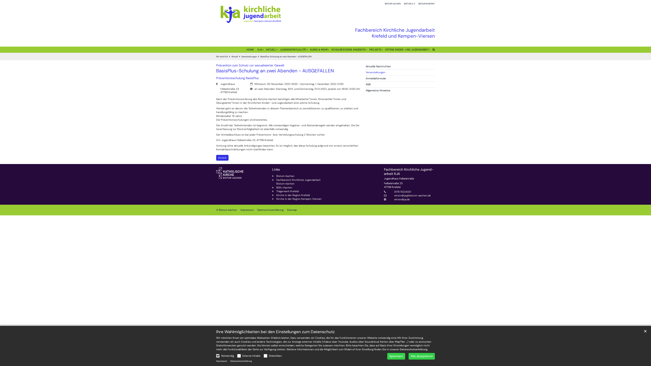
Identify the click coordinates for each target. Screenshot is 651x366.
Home (250, 49)
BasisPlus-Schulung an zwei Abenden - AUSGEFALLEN (285, 56)
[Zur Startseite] (250, 14)
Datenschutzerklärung (414, 349)
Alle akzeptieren (422, 356)
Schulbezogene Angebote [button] (348, 49)
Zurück (222, 157)
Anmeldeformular (376, 78)
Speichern (396, 356)
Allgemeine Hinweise (378, 90)
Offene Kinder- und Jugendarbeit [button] (407, 49)
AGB (368, 84)
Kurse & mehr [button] (319, 49)
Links (276, 169)
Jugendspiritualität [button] (293, 49)
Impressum (221, 361)
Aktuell (234, 56)
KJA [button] (260, 49)
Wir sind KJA (222, 56)
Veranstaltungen (249, 56)
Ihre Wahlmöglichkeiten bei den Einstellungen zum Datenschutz (275, 331)
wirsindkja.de (402, 199)
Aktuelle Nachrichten (378, 66)
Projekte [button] (375, 49)
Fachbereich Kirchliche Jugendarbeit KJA (408, 171)
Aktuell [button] (271, 49)
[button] (433, 50)
